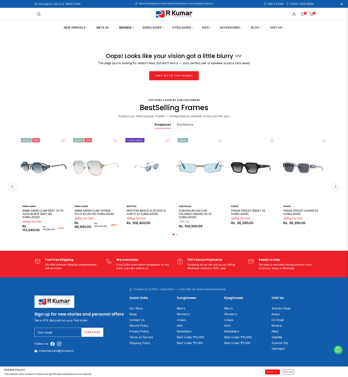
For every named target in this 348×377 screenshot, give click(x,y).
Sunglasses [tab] (163, 124)
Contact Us (137, 320)
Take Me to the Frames (174, 75)
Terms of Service (141, 337)
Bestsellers (184, 331)
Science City (280, 343)
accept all (272, 372)
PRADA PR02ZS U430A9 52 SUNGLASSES (300, 212)
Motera (276, 325)
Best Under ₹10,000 (190, 337)
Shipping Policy (139, 343)
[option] (43, 186)
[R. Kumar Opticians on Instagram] (60, 343)
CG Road (278, 320)
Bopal (275, 314)
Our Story (136, 308)
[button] (38, 14)
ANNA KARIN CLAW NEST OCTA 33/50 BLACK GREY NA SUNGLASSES (42, 214)
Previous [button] (12, 187)
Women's (183, 314)
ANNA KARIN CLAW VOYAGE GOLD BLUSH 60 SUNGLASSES (94, 212)
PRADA (234, 206)
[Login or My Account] (294, 14)
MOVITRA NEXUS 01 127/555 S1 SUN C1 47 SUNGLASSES (146, 212)
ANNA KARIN (29, 206)
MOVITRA (131, 206)
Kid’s (180, 325)
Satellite (277, 337)
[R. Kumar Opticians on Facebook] (53, 343)
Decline (288, 372)
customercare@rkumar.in (56, 351)
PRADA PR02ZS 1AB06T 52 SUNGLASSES (248, 212)
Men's (181, 308)
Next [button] (336, 187)
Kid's (227, 325)
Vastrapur (278, 348)
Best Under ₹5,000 (190, 343)
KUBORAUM (185, 206)
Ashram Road (281, 308)
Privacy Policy (139, 331)
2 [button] (177, 234)
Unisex (181, 320)
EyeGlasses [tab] (185, 124)
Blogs (133, 314)
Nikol (275, 331)
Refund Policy (138, 325)
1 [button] (173, 234)
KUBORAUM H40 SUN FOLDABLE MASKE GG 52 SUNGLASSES (195, 214)
